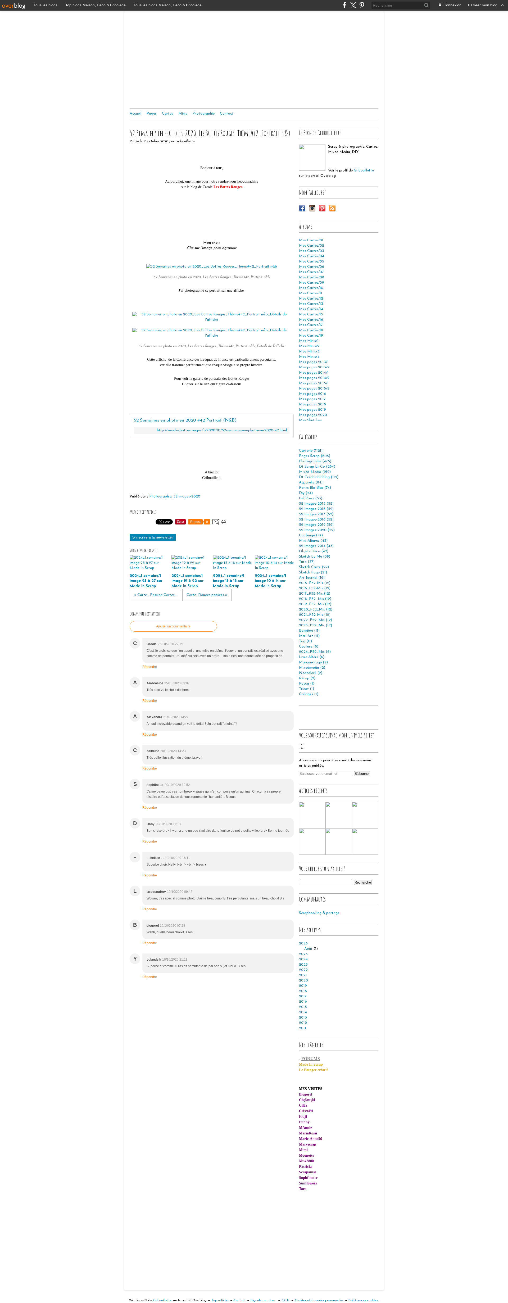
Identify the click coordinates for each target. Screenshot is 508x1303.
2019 (303, 986)
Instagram (312, 208)
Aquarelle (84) (311, 483)
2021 (303, 975)
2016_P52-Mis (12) (314, 588)
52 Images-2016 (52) (316, 509)
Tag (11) (305, 641)
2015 (303, 1007)
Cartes (167, 114)
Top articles (220, 1300)
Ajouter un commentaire (173, 626)
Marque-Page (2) (313, 662)
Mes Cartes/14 (311, 309)
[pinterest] (362, 5)
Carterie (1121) (311, 451)
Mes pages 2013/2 (314, 367)
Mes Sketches (310, 420)
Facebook (302, 208)
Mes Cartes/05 (311, 262)
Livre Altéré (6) (311, 657)
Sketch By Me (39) (314, 557)
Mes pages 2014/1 (314, 373)
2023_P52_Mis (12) (315, 625)
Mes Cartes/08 (311, 277)
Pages (152, 114)
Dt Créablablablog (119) (318, 477)
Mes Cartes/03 (311, 251)
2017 (303, 996)
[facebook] (344, 5)
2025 (303, 954)
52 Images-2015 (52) (316, 504)
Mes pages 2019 (312, 410)
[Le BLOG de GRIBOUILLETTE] (312, 157)
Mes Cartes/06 (311, 267)
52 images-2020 (186, 497)
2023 (303, 965)
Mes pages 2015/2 (314, 389)
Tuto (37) (307, 562)
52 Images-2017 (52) (316, 514)
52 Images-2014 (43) (316, 546)
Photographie (203, 114)
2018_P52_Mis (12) (315, 599)
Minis (182, 114)
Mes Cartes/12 (311, 299)
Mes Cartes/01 (311, 240)
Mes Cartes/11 (310, 293)
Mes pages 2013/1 (314, 362)
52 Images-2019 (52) (316, 525)
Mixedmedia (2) (312, 668)
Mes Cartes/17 (311, 325)
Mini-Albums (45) (313, 541)
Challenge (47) (311, 535)
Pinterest (322, 208)
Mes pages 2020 (313, 415)
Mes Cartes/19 (311, 336)
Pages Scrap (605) (314, 456)
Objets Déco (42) (313, 551)
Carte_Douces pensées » (207, 595)
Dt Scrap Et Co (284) (317, 467)
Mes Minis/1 (309, 341)
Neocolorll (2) (310, 673)
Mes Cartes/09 (311, 283)
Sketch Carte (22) (314, 567)
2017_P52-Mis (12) (314, 594)
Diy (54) (306, 493)
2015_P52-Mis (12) (314, 583)
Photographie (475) (315, 461)
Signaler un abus (263, 1300)
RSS (332, 208)
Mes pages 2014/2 (314, 378)
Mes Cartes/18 (311, 330)
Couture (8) (308, 647)
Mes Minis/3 (309, 352)
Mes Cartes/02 (311, 246)
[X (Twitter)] (353, 5)
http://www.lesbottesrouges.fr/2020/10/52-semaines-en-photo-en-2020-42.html (222, 430)
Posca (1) (306, 684)
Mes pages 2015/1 (314, 383)
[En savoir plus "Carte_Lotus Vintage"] (338, 815)
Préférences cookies (363, 1300)
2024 (303, 959)
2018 (303, 991)
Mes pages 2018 (312, 404)
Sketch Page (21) (313, 572)
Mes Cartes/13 (311, 304)
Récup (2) (307, 678)
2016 (303, 1002)
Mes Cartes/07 (311, 272)
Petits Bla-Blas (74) (315, 488)
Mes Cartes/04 (311, 256)
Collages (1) (308, 694)
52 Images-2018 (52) (316, 520)
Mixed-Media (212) (315, 472)
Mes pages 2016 (312, 394)
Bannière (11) (309, 631)
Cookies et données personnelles (319, 1300)
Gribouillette (364, 171)
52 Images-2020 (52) (317, 530)
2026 (303, 943)
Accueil (135, 114)
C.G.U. (286, 1300)
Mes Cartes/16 (311, 320)
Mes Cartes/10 (311, 288)
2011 (302, 1028)
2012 (303, 1023)
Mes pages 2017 (312, 399)
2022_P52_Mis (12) (315, 620)
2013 (303, 1018)
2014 (303, 1012)
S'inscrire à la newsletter (152, 537)
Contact (227, 114)
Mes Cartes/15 (311, 314)
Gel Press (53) (310, 498)
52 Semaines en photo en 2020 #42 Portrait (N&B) (185, 420)
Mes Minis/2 (309, 346)
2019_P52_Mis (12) (315, 604)
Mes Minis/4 (309, 357)
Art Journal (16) (312, 578)
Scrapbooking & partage (319, 913)
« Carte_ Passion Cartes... (155, 595)
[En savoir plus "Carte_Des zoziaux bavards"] (365, 841)
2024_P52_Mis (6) (315, 652)
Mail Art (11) (309, 636)
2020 (303, 981)
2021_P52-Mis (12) (314, 615)
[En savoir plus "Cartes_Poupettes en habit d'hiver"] (312, 841)
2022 (303, 970)
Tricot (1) (306, 689)
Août (308, 949)
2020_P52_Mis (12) (315, 610)
